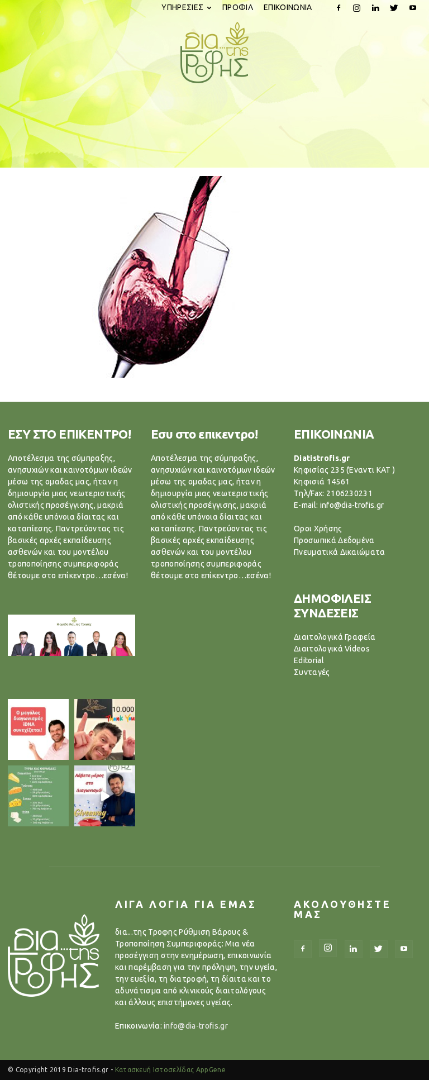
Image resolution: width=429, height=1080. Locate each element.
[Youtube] (412, 8)
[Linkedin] (375, 8)
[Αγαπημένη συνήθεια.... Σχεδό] (38, 795)
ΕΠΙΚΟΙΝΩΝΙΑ (288, 7)
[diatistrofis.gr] (214, 52)
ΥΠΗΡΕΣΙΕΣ (182, 7)
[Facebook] (338, 8)
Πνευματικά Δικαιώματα (339, 552)
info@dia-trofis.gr (196, 1025)
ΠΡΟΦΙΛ (237, 7)
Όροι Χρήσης (318, 528)
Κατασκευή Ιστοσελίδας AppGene (170, 1069)
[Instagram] (357, 8)
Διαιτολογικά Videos (332, 648)
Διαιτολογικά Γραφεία (334, 636)
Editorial (309, 660)
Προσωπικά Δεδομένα (334, 540)
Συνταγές (312, 672)
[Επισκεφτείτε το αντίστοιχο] (38, 729)
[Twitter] (394, 8)
